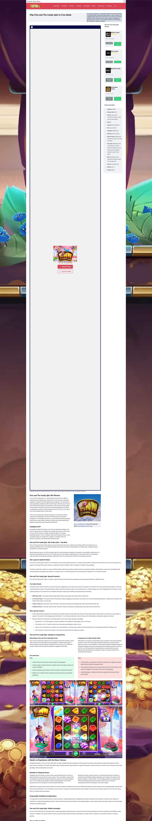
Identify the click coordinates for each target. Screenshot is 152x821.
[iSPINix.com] (36, 5)
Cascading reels (81, 524)
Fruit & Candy (89, 526)
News (93, 6)
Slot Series (87, 6)
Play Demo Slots (109, 80)
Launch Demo (66, 271)
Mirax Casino (114, 51)
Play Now (118, 61)
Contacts (109, 6)
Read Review (109, 43)
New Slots (56, 6)
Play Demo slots (109, 98)
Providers (64, 6)
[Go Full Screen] (32, 27)
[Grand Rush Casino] (108, 91)
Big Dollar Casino (115, 68)
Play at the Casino (117, 44)
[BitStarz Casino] (108, 36)
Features (78, 6)
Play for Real (66, 267)
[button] (115, 6)
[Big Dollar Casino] (108, 72)
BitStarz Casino (115, 32)
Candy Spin (63, 509)
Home (75, 524)
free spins (63, 644)
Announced (101, 6)
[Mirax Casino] (108, 55)
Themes (71, 6)
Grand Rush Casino (114, 88)
